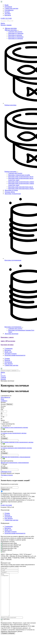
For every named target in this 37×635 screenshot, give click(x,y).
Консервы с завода (7, 337)
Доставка (8, 13)
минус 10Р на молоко (8, 341)
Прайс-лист (8, 352)
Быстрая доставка (7, 344)
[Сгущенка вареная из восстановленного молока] (17, 442)
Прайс (7, 5)
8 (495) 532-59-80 (6, 505)
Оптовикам (8, 6)
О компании (9, 348)
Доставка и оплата (11, 353)
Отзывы (7, 12)
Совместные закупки (11, 8)
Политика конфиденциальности (15, 355)
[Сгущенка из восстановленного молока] (14, 427)
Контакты (8, 15)
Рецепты (7, 360)
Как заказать (9, 363)
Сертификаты (9, 10)
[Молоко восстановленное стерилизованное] (15, 457)
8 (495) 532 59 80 (6, 18)
